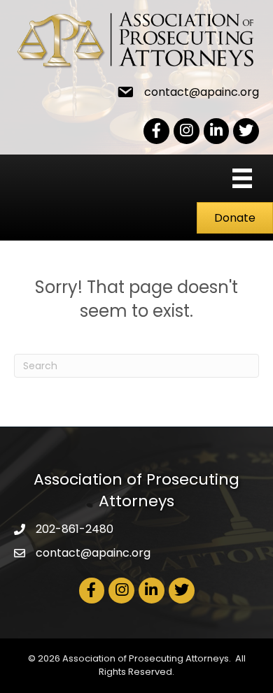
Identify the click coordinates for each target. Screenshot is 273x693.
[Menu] (242, 178)
